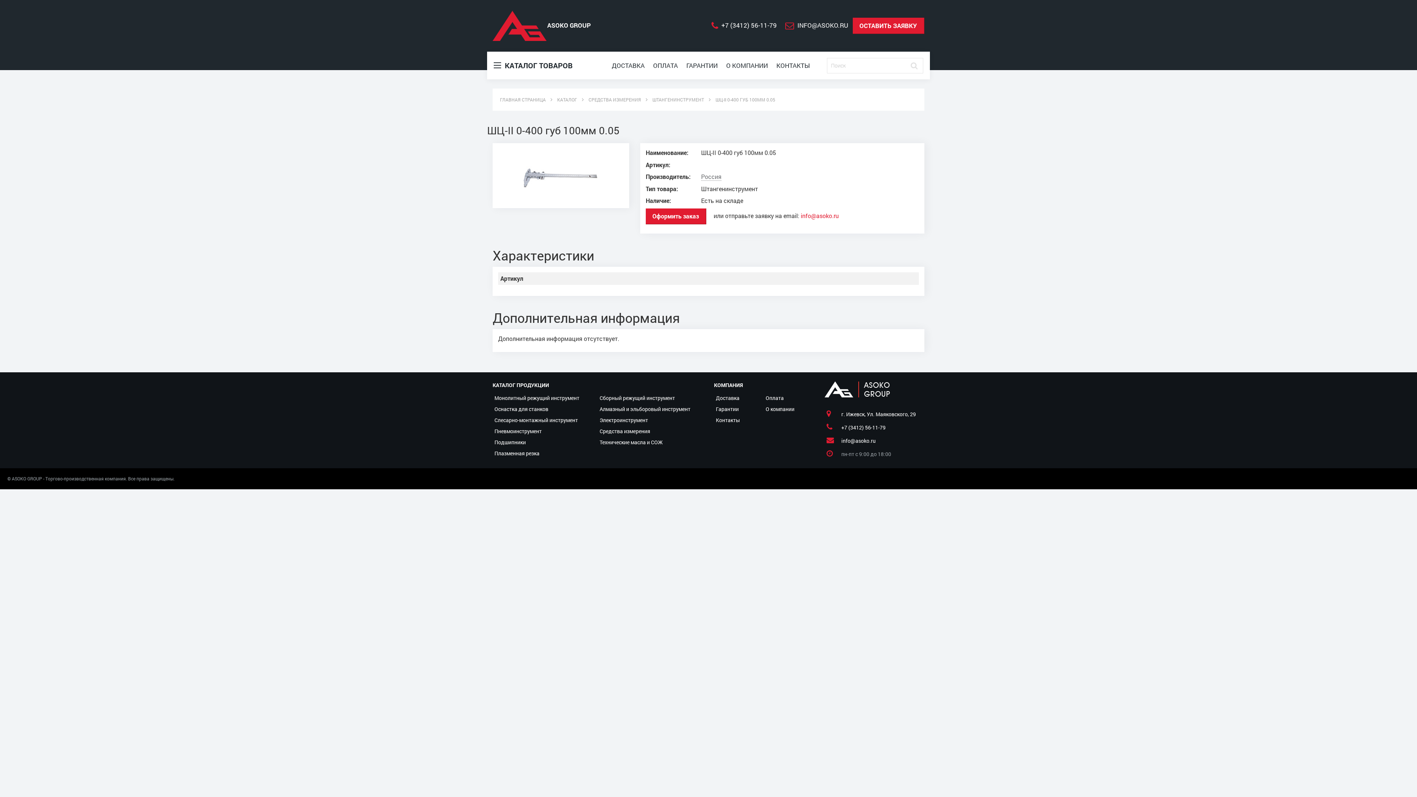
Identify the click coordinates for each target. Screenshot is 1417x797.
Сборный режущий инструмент (637, 397)
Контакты (793, 65)
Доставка (628, 65)
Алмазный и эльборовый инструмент (645, 409)
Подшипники (510, 442)
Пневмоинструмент (518, 431)
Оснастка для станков (521, 409)
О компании (747, 65)
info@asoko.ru (820, 216)
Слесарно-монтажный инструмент (536, 420)
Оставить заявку (888, 25)
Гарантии (702, 65)
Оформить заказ (675, 216)
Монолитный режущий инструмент (536, 397)
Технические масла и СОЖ (631, 442)
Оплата (665, 65)
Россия (711, 176)
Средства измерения (625, 431)
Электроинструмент (624, 420)
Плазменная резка (516, 453)
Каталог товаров (538, 65)
